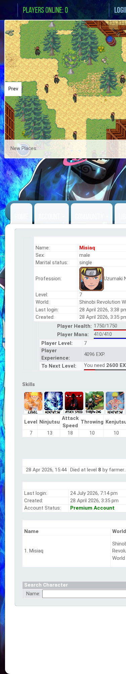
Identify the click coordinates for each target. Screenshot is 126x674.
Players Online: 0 (45, 10)
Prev (13, 89)
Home (21, 216)
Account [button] (49, 216)
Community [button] (90, 216)
